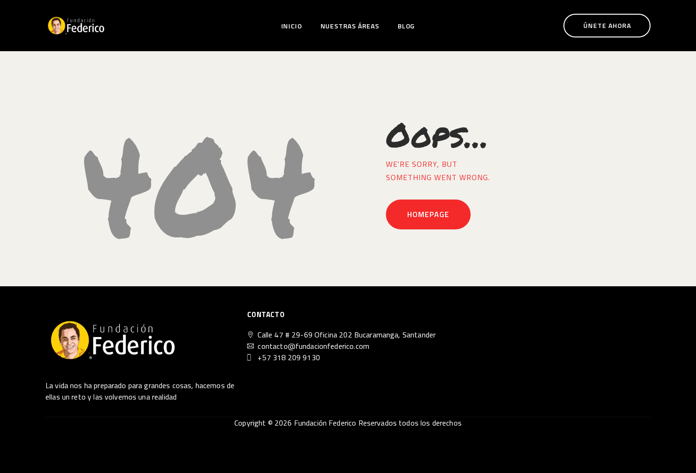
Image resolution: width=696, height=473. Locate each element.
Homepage (428, 214)
